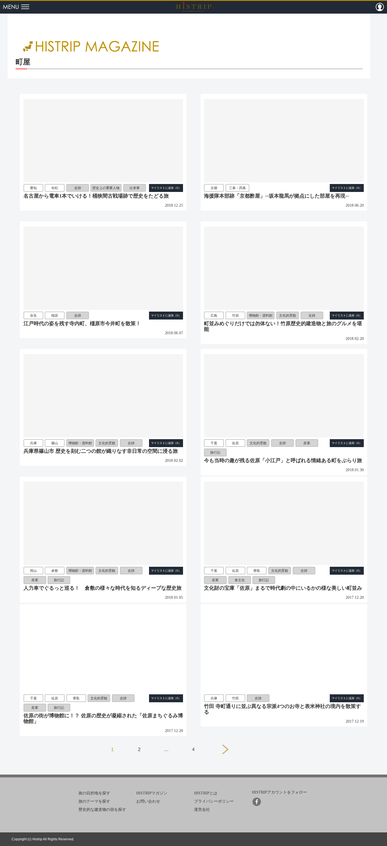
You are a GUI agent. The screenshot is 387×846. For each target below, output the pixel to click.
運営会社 (202, 809)
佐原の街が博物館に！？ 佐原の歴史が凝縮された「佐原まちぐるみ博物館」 (103, 718)
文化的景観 (287, 316)
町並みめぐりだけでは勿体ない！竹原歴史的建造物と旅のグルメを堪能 (283, 326)
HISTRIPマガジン (151, 793)
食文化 (240, 580)
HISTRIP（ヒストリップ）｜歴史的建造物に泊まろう (193, 7)
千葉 (213, 443)
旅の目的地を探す (94, 793)
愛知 (33, 188)
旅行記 (215, 452)
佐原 (235, 443)
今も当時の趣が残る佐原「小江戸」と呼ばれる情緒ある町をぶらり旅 (283, 460)
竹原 (235, 316)
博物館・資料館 (261, 316)
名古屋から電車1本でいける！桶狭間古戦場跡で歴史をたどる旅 (96, 196)
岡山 (33, 571)
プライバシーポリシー (214, 801)
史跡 (77, 188)
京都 (213, 188)
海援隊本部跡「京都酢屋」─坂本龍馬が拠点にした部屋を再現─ (276, 196)
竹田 (235, 698)
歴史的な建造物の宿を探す (102, 809)
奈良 (33, 316)
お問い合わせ (148, 801)
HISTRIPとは (205, 793)
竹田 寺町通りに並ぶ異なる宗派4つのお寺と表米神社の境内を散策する (282, 709)
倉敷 (54, 571)
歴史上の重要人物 (106, 188)
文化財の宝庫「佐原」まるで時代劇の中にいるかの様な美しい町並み (283, 588)
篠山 (54, 443)
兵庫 (33, 443)
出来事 (134, 188)
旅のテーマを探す (94, 801)
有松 (54, 188)
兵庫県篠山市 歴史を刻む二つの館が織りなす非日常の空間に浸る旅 (101, 451)
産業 (306, 443)
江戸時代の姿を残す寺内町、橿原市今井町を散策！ (82, 323)
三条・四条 (237, 188)
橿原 (54, 316)
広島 (213, 316)
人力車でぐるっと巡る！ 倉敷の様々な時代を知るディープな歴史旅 (103, 588)
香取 (256, 571)
